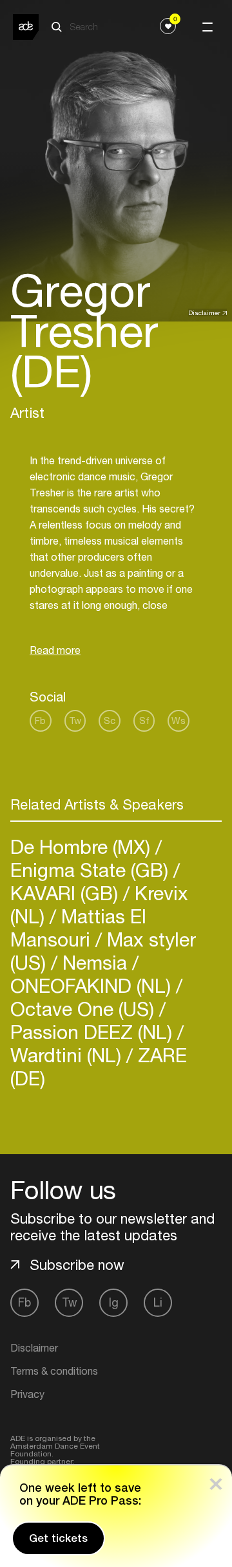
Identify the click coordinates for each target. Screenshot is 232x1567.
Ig (114, 1302)
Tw (75, 720)
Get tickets (58, 1538)
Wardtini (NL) (68, 1055)
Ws (178, 720)
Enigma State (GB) (91, 869)
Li (157, 1302)
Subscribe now (77, 1264)
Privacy (27, 1394)
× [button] (216, 1481)
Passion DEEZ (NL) (93, 1031)
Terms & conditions (54, 1371)
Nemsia (94, 962)
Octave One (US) (84, 1008)
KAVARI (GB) (66, 893)
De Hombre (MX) (82, 846)
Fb (40, 720)
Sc (109, 720)
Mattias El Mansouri (78, 927)
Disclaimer (204, 312)
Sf (144, 720)
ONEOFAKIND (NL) (93, 985)
